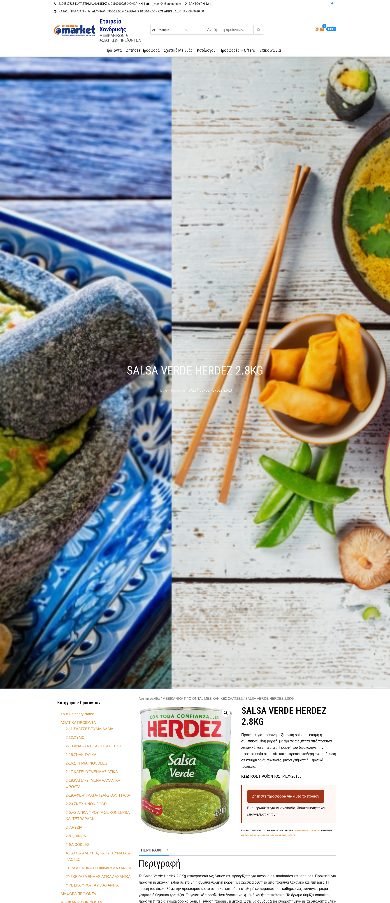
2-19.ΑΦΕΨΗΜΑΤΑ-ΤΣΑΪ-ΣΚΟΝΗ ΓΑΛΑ (98, 795)
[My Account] (317, 29)
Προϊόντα (113, 50)
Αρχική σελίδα (149, 698)
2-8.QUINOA (76, 836)
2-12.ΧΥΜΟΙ (75, 737)
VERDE (292, 835)
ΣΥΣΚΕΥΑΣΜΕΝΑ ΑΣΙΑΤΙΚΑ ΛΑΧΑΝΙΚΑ (98, 877)
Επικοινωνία (270, 50)
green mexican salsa (255, 835)
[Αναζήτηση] (258, 29)
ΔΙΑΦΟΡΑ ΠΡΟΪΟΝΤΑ (78, 894)
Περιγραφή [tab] (151, 850)
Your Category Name (77, 714)
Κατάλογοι (206, 50)
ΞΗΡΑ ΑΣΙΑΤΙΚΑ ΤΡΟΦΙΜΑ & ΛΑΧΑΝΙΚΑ (99, 868)
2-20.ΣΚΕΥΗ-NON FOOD (86, 804)
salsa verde (278, 835)
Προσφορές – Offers (237, 50)
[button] (226, 713)
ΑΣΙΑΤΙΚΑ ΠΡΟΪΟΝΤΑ (78, 723)
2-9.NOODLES (78, 845)
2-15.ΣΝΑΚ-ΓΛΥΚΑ (81, 755)
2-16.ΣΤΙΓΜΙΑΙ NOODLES (86, 763)
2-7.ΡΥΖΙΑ (74, 827)
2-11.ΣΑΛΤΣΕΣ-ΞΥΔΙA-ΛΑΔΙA (89, 729)
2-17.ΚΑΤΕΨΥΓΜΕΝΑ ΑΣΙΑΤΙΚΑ (92, 772)
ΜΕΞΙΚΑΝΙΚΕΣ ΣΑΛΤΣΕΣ (223, 698)
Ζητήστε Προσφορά (143, 50)
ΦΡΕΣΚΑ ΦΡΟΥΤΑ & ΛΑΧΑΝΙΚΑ (92, 885)
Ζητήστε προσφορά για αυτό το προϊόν (285, 796)
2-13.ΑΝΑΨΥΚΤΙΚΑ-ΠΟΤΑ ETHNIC (94, 746)
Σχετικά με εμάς (178, 50)
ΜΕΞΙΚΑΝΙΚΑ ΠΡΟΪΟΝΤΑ (182, 698)
